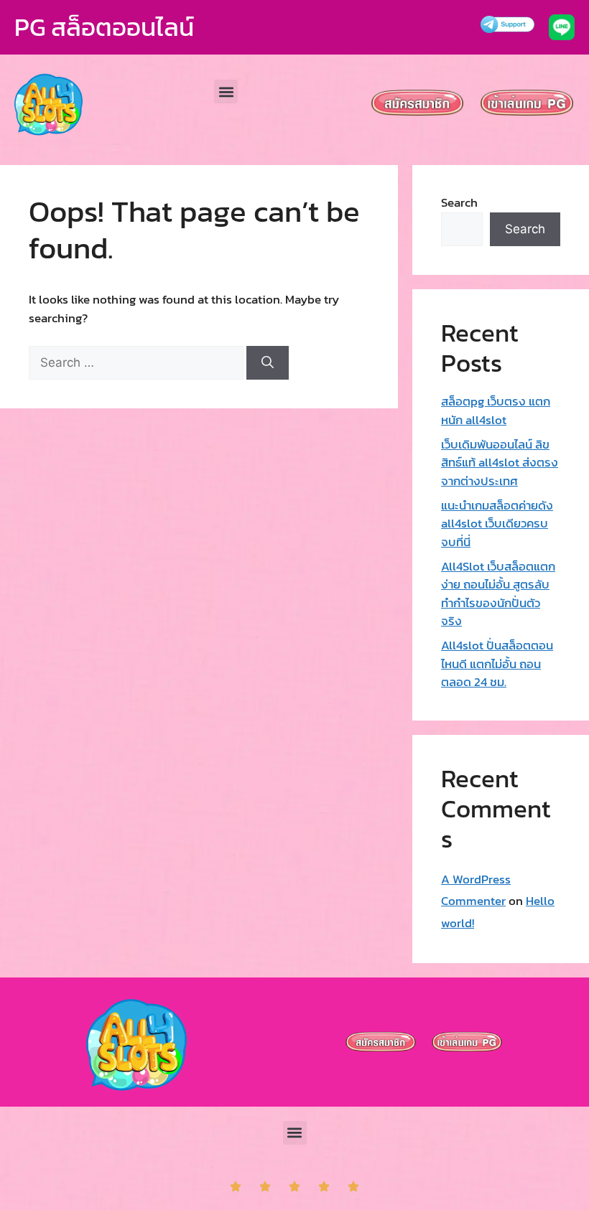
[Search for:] (137, 362)
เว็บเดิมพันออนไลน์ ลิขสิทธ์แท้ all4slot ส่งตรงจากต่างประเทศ (499, 462)
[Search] (267, 363)
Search (459, 202)
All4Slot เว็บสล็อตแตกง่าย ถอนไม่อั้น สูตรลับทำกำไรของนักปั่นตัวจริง (498, 594)
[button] (226, 91)
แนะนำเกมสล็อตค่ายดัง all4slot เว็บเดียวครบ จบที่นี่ (497, 523)
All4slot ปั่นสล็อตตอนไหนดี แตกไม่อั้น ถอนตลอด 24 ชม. (497, 663)
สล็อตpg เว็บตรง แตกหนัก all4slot (495, 410)
